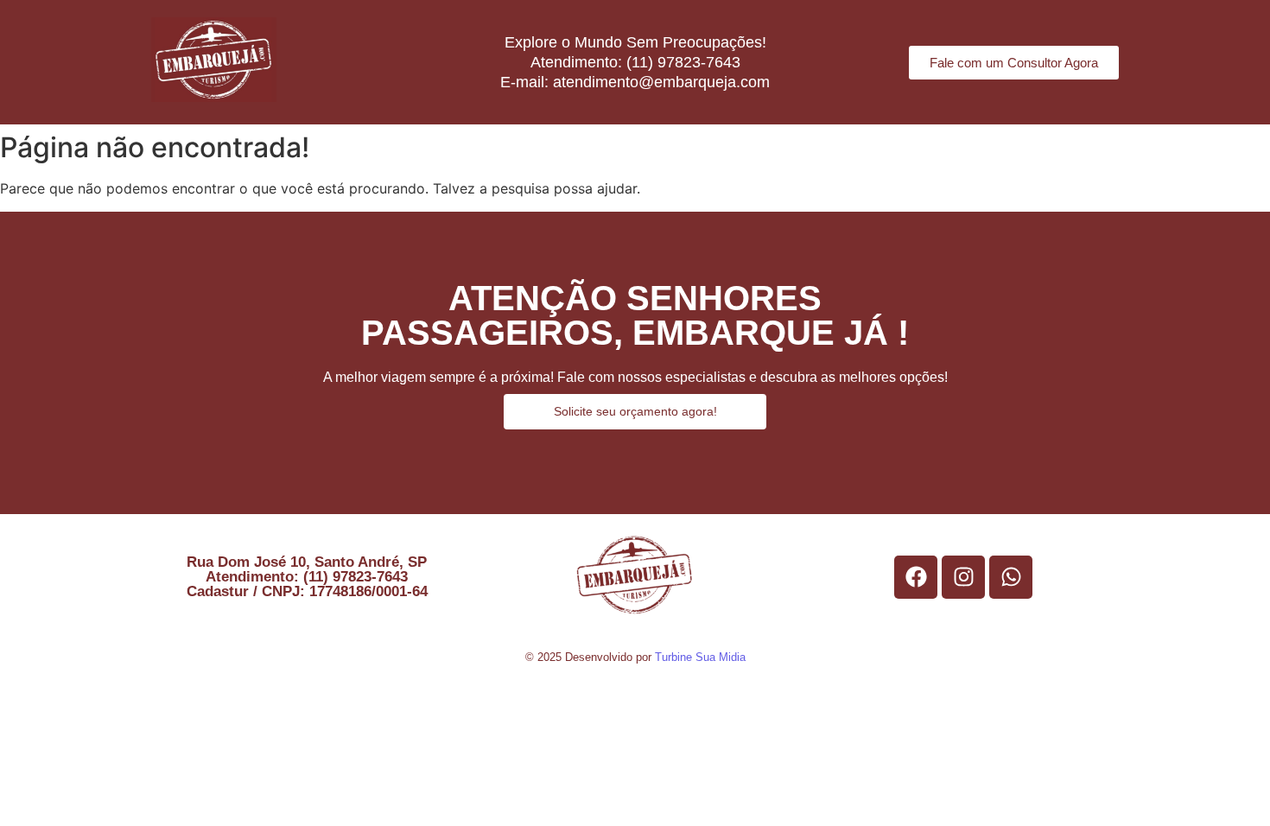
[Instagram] (963, 577)
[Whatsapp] (1010, 577)
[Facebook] (915, 577)
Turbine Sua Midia (700, 657)
